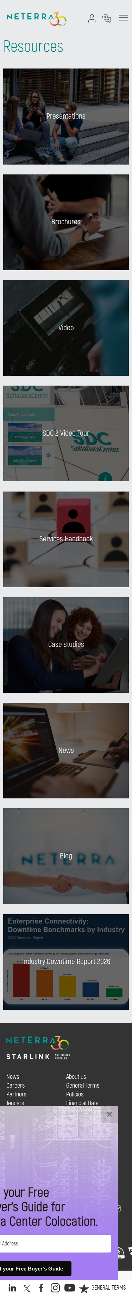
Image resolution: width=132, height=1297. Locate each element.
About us (76, 1077)
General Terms (109, 1287)
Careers (15, 1086)
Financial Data (82, 1103)
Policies (74, 1094)
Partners (16, 1094)
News (12, 1077)
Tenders (15, 1103)
